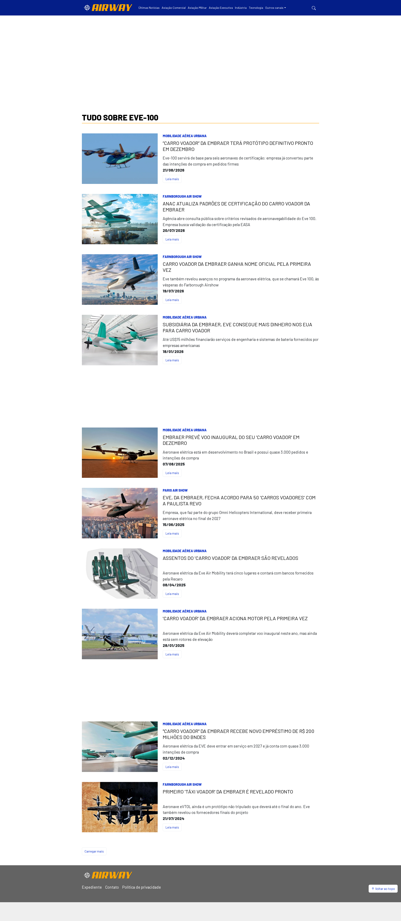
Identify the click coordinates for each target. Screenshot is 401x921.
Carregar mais (94, 851)
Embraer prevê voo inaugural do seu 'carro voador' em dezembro (231, 440)
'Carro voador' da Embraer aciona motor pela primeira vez (235, 618)
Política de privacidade (141, 887)
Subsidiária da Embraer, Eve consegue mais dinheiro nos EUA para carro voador (237, 327)
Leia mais (172, 179)
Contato (112, 887)
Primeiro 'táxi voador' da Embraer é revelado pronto (228, 791)
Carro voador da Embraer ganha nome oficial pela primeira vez (237, 267)
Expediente (92, 887)
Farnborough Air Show (182, 196)
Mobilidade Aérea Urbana (185, 136)
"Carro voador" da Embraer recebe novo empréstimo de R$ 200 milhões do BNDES (238, 734)
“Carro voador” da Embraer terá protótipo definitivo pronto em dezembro (238, 146)
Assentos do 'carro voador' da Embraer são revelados (230, 558)
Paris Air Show (175, 490)
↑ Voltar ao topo (383, 889)
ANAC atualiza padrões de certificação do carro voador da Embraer (236, 207)
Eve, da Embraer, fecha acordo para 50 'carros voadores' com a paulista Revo (239, 500)
